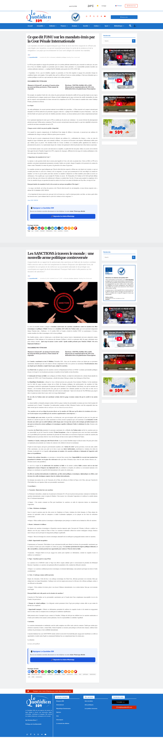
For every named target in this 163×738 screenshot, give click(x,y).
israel (36, 231)
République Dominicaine (63, 708)
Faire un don (125, 17)
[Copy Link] (72, 228)
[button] (41, 26)
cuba (63, 674)
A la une (53, 57)
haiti (76, 674)
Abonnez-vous (132, 6)
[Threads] (59, 228)
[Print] (65, 228)
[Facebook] (90, 16)
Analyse (74, 26)
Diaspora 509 (60, 701)
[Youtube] (105, 16)
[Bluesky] (55, 228)
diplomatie (70, 674)
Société (85, 26)
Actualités (40, 26)
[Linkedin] (39, 228)
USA (33, 677)
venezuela (39, 677)
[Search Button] (133, 41)
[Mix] (68, 228)
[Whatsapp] (86, 16)
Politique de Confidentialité (33, 724)
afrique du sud (36, 674)
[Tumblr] (49, 228)
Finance (63, 26)
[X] (32, 228)
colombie (50, 674)
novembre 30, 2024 (44, 57)
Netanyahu (49, 231)
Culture (96, 26)
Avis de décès (89, 701)
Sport (106, 26)
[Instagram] (97, 16)
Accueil (30, 26)
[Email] (52, 228)
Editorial (52, 26)
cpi (32, 231)
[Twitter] (94, 16)
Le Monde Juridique (60, 57)
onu (55, 231)
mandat (42, 231)
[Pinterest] (42, 228)
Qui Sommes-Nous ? (31, 720)
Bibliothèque (118, 26)
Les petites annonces (91, 708)
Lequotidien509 (33, 57)
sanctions (92, 674)
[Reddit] (35, 228)
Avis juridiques (89, 704)
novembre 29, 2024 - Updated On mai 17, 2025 (51, 278)
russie (66, 231)
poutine (60, 231)
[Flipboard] (75, 228)
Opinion (76, 278)
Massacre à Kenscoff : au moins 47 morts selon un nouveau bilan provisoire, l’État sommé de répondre (43, 87)
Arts (57, 716)
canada (44, 674)
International (60, 704)
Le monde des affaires (62, 723)
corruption (57, 674)
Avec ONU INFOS (33, 200)
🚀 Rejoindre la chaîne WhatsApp (62, 216)
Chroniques (59, 719)
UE (29, 677)
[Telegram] (101, 16)
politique (85, 674)
